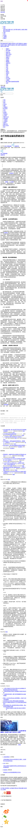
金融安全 (13, 44)
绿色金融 (5, 118)
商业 (4, 470)
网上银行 (5, 108)
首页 (4, 26)
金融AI (25, 43)
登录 (2, 1)
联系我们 (7, 788)
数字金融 (3, 43)
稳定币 (6, 43)
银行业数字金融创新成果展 (12, 81)
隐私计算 (11, 43)
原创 (4, 29)
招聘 (9, 29)
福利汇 (19, 29)
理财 (16, 29)
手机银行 (5, 114)
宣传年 (5, 35)
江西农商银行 (6, 756)
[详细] (19, 744)
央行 (4, 763)
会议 (12, 29)
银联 (4, 102)
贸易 (11, 465)
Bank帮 (4, 46)
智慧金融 (6, 404)
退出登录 (3, 12)
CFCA (4, 111)
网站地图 (21, 788)
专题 (4, 32)
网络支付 (21, 43)
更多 (9, 479)
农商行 (5, 122)
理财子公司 (6, 117)
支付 (4, 101)
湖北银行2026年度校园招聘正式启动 (12, 772)
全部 (8, 46)
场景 (11, 435)
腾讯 (23, 455)
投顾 (4, 105)
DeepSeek (8, 51)
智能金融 (9, 146)
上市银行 (5, 121)
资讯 (4, 28)
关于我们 (3, 788)
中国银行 (5, 107)
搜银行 (5, 38)
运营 (8, 461)
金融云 (5, 44)
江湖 (14, 29)
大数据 (6, 181)
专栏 (4, 33)
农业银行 (20, 446)
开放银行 (6, 232)
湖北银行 (5, 769)
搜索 (2, 40)
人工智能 (11, 181)
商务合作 (16, 788)
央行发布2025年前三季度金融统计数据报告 (13, 701)
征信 (4, 110)
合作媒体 (12, 788)
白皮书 (5, 104)
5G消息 (5, 115)
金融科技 (17, 146)
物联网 (9, 44)
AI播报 (5, 36)
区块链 (2, 44)
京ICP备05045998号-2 (17, 796)
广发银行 (5, 119)
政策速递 (8, 31)
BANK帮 (8, 78)
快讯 (7, 29)
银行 (4, 127)
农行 (6, 146)
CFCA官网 (3, 789)
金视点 (23, 29)
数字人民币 (16, 43)
